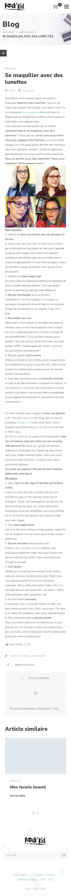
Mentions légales (28, 879)
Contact (50, 875)
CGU (43, 879)
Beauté (11, 68)
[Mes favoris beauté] (35, 756)
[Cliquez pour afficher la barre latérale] (3, 53)
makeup (26, 655)
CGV (50, 879)
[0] (56, 8)
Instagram (22, 422)
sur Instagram (30, 112)
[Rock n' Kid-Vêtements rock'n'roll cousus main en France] (14, 6)
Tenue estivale (38, 678)
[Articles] (35, 693)
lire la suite (17, 796)
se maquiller (39, 655)
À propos (38, 875)
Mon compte (20, 875)
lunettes (15, 655)
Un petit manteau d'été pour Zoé (34, 709)
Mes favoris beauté (28, 787)
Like (12, 90)
